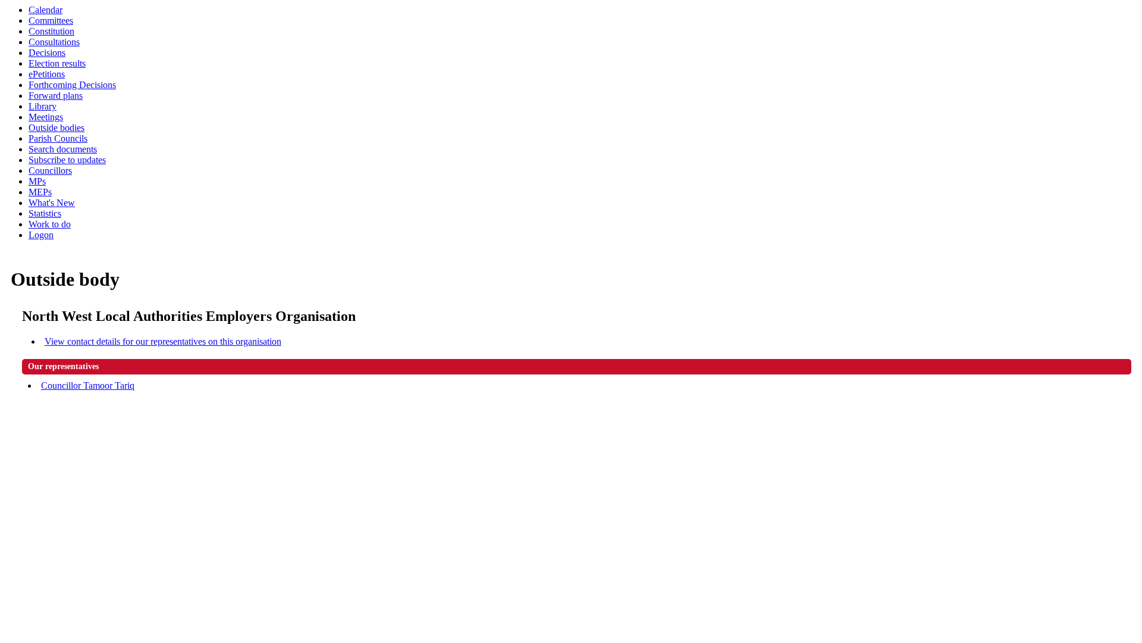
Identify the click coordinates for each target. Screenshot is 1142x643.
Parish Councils (58, 138)
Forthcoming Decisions (72, 85)
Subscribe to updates (67, 160)
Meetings (46, 117)
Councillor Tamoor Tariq (87, 385)
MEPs (40, 192)
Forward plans (56, 95)
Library (43, 106)
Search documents (63, 149)
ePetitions (47, 74)
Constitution (51, 31)
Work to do (50, 224)
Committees (51, 20)
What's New (52, 203)
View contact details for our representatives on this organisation (163, 341)
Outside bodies (56, 128)
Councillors (50, 171)
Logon (41, 235)
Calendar (45, 10)
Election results (57, 63)
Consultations (54, 42)
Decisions (47, 53)
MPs (37, 181)
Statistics (45, 213)
